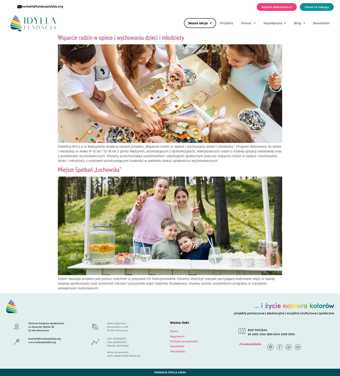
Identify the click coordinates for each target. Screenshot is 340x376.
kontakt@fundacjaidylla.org (42, 6)
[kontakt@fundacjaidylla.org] (19, 7)
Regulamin (177, 336)
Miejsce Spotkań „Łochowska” (89, 169)
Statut (174, 331)
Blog (297, 23)
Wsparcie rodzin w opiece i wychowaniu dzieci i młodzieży (121, 37)
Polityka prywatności (184, 341)
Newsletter (321, 23)
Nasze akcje (198, 23)
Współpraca (272, 23)
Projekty (226, 23)
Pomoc (246, 23)
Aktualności (178, 351)
